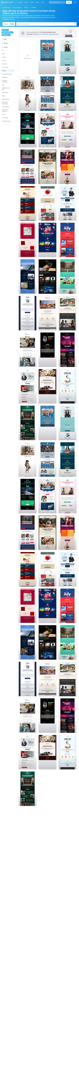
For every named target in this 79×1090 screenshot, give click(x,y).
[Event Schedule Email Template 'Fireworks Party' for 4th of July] (67, 240)
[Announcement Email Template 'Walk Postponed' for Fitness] (47, 57)
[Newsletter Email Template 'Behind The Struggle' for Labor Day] (47, 93)
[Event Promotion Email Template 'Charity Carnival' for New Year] (67, 276)
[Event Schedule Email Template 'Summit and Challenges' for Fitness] (67, 166)
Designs (6, 24)
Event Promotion (17, 7)
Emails (12, 24)
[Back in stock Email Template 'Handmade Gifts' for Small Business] (47, 166)
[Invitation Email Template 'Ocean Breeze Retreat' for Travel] (28, 349)
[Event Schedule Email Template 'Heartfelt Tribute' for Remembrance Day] (47, 203)
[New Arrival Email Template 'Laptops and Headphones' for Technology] (47, 276)
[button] (13, 39)
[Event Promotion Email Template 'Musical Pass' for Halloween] (67, 349)
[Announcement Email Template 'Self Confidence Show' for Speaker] (47, 349)
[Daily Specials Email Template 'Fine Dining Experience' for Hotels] (47, 313)
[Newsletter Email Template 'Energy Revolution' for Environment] (28, 276)
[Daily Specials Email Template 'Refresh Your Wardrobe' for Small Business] (28, 93)
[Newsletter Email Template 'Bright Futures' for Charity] (47, 130)
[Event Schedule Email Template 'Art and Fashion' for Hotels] (28, 422)
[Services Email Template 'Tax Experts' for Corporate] (28, 386)
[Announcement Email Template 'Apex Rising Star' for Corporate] (28, 313)
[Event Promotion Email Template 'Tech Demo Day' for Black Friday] (28, 130)
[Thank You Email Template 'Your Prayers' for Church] (47, 386)
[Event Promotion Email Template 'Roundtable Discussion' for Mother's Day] (67, 130)
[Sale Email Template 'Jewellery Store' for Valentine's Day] (28, 240)
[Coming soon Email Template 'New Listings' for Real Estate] (67, 313)
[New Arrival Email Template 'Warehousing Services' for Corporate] (28, 166)
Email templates (6, 7)
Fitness (26, 7)
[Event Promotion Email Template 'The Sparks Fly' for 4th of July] (47, 240)
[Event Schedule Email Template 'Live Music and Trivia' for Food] (28, 203)
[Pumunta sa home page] (6, 2)
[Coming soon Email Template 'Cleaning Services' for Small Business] (67, 386)
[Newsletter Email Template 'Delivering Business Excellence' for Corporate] (67, 203)
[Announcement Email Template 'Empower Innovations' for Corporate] (67, 57)
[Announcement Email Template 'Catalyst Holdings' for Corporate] (67, 93)
